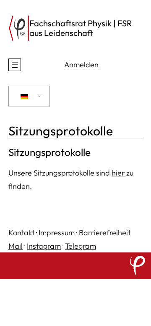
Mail (15, 246)
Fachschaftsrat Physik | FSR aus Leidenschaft (80, 28)
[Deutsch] (27, 96)
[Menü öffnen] (14, 65)
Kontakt (21, 232)
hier (118, 173)
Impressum (57, 232)
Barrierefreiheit (104, 232)
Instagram (44, 246)
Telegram (80, 246)
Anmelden (81, 64)
